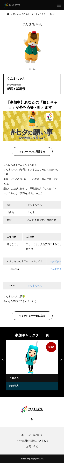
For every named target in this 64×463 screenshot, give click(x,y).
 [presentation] (3, 359)
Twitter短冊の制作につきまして (32, 441)
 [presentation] (61, 359)
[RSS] (32, 419)
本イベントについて (32, 435)
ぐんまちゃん (34, 285)
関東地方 (14, 385)
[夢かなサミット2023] (12, 5)
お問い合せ (32, 446)
